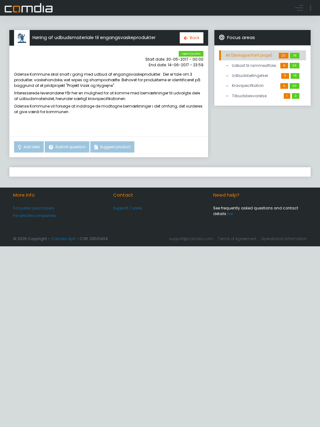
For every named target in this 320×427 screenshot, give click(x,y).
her (230, 213)
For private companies (34, 215)
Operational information (284, 238)
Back (194, 37)
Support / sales (127, 208)
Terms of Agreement (237, 238)
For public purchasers (33, 208)
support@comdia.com (191, 238)
